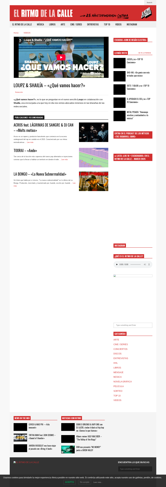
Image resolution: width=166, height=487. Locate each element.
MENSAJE (118, 372)
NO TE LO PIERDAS (145, 53)
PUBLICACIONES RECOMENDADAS (29, 117)
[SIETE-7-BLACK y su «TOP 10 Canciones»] (119, 89)
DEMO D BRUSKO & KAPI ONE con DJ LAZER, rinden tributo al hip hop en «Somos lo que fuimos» (90, 427)
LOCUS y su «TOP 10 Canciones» (135, 61)
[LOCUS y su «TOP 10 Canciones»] (119, 63)
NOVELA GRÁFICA (122, 382)
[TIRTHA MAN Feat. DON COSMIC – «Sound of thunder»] (20, 437)
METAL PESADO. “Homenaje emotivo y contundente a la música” (137, 115)
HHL (115, 363)
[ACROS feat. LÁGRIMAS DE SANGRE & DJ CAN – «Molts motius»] (93, 132)
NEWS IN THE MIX (22, 418)
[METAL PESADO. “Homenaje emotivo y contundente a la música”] (119, 116)
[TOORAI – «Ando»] (93, 157)
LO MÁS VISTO (121, 53)
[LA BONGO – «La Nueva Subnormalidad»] (93, 181)
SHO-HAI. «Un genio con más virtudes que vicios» (138, 74)
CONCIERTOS (120, 349)
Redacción (19, 92)
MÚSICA (40, 24)
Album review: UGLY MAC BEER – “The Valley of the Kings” (89, 438)
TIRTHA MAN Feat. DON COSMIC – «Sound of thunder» (42, 437)
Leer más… (98, 482)
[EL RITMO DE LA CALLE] (83, 15)
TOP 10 (107, 24)
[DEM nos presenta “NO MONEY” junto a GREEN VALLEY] (68, 449)
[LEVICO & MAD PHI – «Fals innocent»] (20, 427)
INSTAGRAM (132, 24)
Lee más (30, 142)
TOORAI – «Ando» (25, 150)
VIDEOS (118, 24)
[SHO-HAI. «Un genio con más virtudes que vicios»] (119, 76)
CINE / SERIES (76, 24)
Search (150, 3)
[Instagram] (141, 2)
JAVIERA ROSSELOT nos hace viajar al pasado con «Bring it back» (42, 447)
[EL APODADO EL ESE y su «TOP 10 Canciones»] (119, 102)
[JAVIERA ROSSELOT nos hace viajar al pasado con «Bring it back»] (20, 448)
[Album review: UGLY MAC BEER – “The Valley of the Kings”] (68, 439)
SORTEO (117, 391)
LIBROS (52, 24)
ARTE (63, 24)
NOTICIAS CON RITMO (71, 418)
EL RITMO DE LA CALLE (22, 24)
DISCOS (117, 354)
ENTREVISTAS (93, 24)
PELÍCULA (118, 386)
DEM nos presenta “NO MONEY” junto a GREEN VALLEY (88, 448)
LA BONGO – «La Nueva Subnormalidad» (40, 174)
